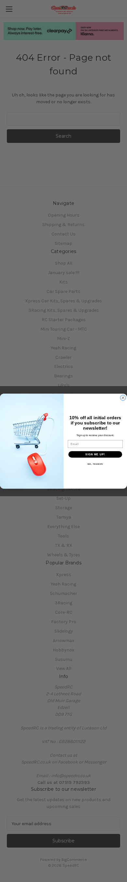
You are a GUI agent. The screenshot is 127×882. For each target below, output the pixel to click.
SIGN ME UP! (95, 454)
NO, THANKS (95, 464)
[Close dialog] (122, 397)
